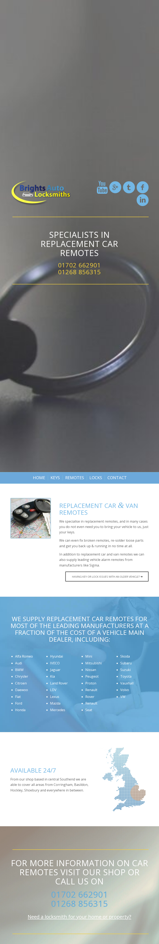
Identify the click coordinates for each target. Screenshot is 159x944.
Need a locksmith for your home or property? (79, 916)
